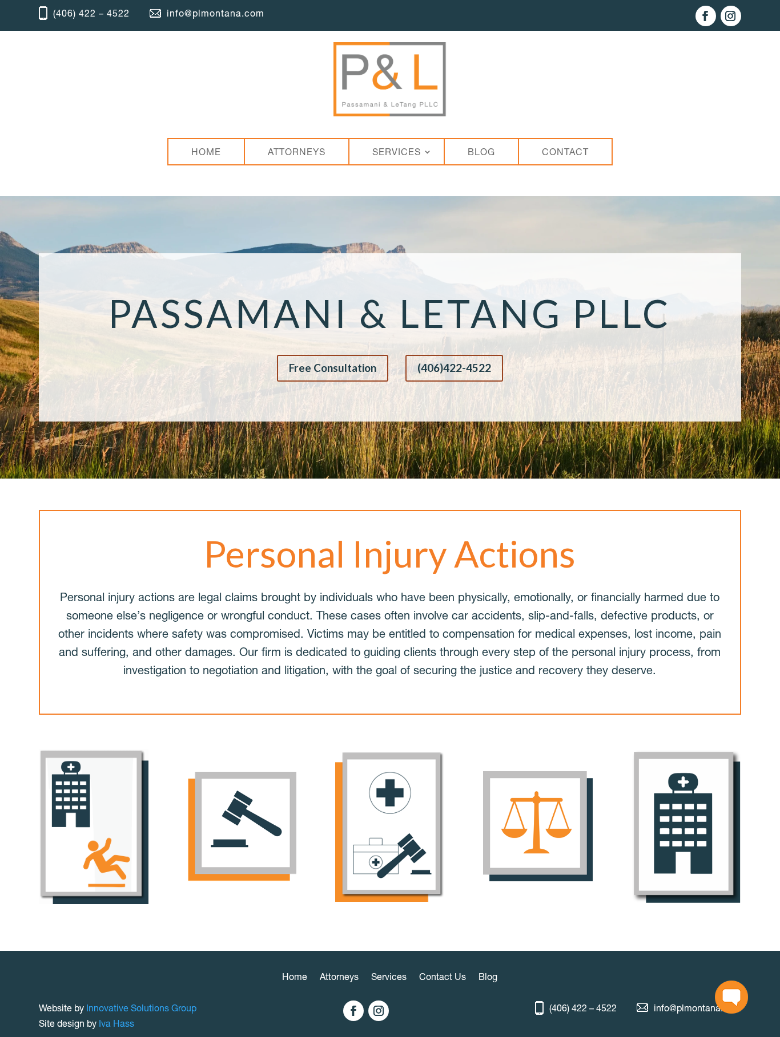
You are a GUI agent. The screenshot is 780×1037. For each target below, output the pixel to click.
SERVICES (396, 151)
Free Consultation (332, 367)
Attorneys (339, 977)
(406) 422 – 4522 (91, 13)
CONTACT (565, 151)
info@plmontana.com (215, 13)
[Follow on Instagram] (731, 16)
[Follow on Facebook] (705, 16)
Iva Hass (116, 1023)
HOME (206, 151)
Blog (488, 977)
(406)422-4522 (454, 367)
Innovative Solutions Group (141, 1008)
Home (294, 977)
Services (389, 977)
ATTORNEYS (296, 151)
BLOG (481, 151)
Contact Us (442, 977)
